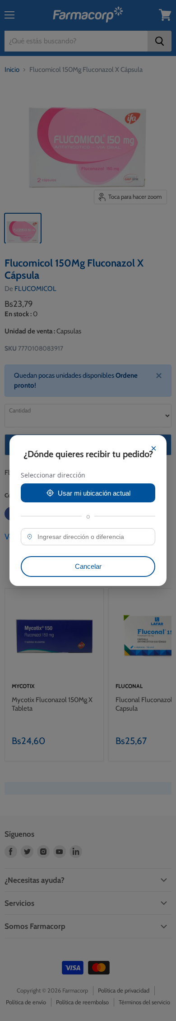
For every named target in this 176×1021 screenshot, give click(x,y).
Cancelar (88, 566)
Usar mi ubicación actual (94, 493)
